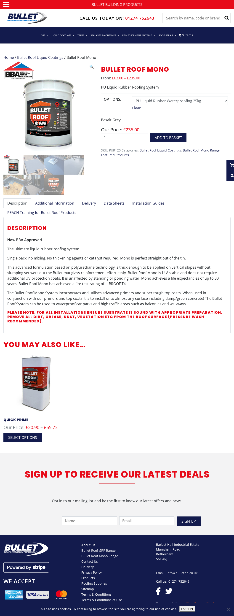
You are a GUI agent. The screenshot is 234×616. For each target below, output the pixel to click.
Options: (112, 99)
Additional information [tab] (54, 203)
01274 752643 (139, 18)
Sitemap (87, 589)
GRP (43, 35)
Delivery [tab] (89, 203)
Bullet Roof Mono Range (201, 150)
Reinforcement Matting (137, 35)
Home (8, 57)
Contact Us (89, 561)
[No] (228, 609)
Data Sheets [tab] (114, 203)
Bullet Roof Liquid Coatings (40, 57)
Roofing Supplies (94, 583)
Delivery (87, 567)
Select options (22, 437)
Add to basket (168, 137)
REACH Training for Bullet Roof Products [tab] (41, 212)
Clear (136, 108)
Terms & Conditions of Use (101, 600)
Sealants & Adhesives (103, 35)
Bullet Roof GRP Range (98, 550)
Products (88, 578)
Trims (80, 35)
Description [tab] (17, 203)
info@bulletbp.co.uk (182, 573)
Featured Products (115, 155)
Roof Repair (166, 35)
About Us (88, 545)
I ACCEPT (187, 609)
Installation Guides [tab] (148, 203)
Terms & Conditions (96, 594)
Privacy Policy (91, 572)
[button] (91, 66)
